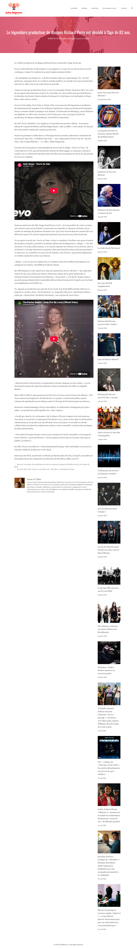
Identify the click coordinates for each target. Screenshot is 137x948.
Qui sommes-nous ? (110, 8)
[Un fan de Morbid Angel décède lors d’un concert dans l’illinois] (109, 542)
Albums (84, 8)
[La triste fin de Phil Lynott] (109, 243)
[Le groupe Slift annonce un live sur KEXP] (109, 583)
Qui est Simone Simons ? (108, 359)
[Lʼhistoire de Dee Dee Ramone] (109, 167)
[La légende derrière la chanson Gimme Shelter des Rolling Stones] (109, 126)
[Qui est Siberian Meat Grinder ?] (109, 504)
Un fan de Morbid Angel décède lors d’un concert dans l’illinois (108, 550)
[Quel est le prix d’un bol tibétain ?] (109, 87)
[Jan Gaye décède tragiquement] (109, 278)
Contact (124, 8)
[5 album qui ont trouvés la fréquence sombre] (109, 465)
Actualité (74, 8)
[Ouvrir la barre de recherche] (132, 8)
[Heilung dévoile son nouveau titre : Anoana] (109, 389)
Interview (94, 8)
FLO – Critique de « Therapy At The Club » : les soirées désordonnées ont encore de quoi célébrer (109, 768)
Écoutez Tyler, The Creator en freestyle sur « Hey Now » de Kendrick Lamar (45, 469)
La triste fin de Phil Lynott (109, 248)
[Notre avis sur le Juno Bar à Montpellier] (109, 427)
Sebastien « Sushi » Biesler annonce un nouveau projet (106, 670)
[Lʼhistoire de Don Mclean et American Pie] (109, 205)
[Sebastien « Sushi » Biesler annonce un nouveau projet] (109, 662)
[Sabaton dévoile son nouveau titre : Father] (109, 316)
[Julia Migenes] (14, 8)
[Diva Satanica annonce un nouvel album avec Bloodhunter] (109, 621)
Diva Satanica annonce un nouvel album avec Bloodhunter (108, 629)
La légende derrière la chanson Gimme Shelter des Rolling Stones (108, 134)
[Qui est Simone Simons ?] (109, 354)
